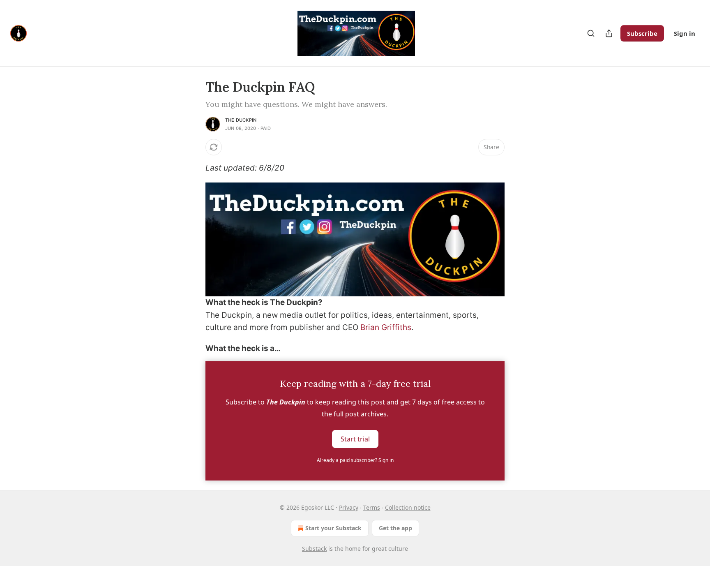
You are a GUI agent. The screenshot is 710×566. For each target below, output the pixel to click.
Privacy (348, 507)
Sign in (684, 33)
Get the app (395, 528)
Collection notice (408, 507)
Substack (314, 548)
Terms (371, 507)
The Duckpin (240, 120)
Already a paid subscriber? (355, 460)
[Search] (591, 33)
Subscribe (642, 33)
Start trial (355, 439)
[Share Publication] (609, 33)
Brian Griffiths (385, 327)
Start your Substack (333, 528)
